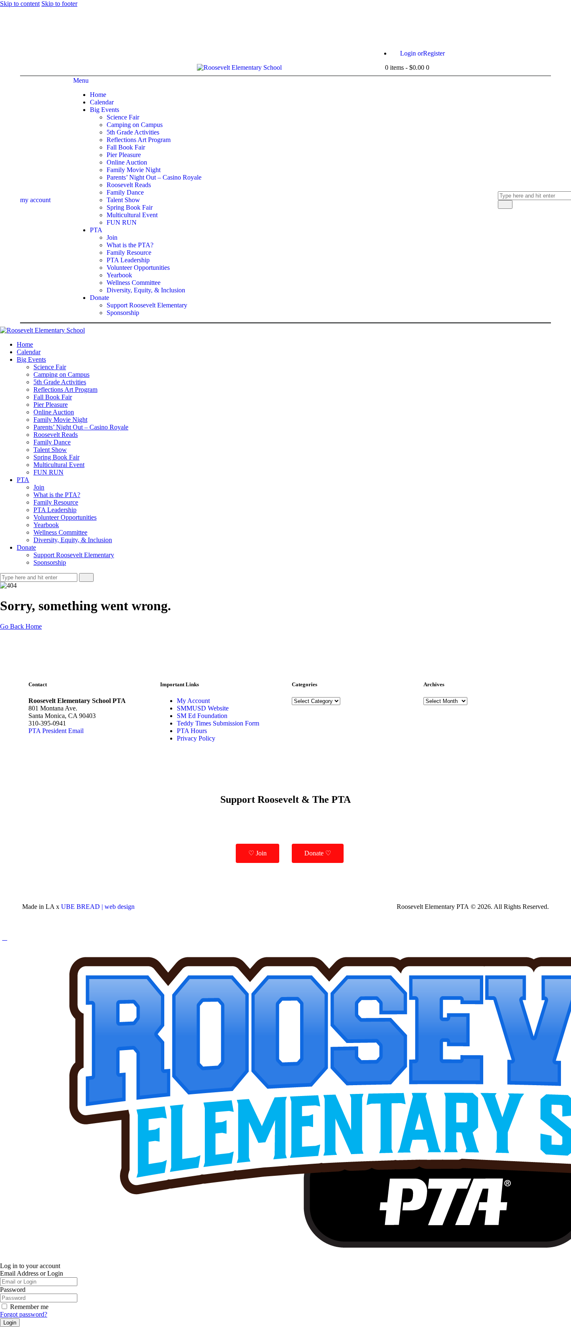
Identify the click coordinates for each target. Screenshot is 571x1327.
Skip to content (20, 3)
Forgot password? (23, 1314)
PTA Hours (192, 730)
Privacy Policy (196, 738)
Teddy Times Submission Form (218, 723)
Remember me (29, 1306)
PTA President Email (56, 730)
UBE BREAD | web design (98, 906)
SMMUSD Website (203, 708)
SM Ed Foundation (202, 715)
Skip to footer (59, 3)
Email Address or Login (31, 1273)
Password (12, 1289)
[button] (4, 937)
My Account (193, 700)
